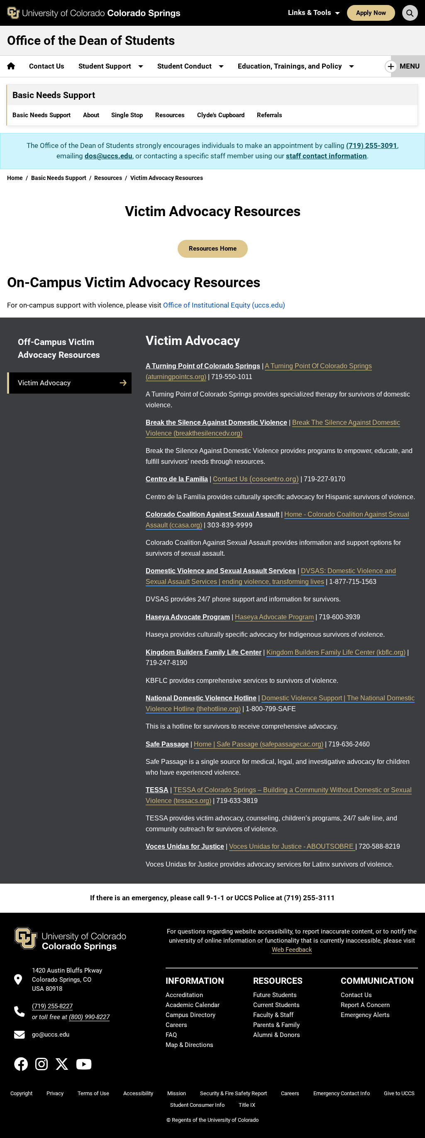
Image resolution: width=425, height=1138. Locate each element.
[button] (69, 383)
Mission (176, 1093)
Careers (176, 1025)
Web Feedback (292, 949)
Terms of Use (93, 1093)
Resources (170, 115)
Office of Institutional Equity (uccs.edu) (224, 305)
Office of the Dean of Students (91, 40)
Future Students (275, 995)
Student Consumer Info (197, 1105)
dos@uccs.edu (108, 156)
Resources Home (213, 248)
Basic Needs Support (41, 115)
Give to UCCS (399, 1093)
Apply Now (371, 13)
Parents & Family (276, 1025)
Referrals (269, 115)
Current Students (276, 1005)
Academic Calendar (193, 1005)
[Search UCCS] (410, 13)
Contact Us (46, 66)
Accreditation (184, 995)
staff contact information (326, 156)
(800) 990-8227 (89, 1017)
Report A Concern (365, 1005)
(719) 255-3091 (371, 145)
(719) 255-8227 (52, 1006)
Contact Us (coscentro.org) (256, 479)
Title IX (247, 1105)
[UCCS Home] (93, 13)
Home (15, 178)
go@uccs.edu (50, 1034)
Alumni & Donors (276, 1035)
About (91, 115)
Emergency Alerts (365, 1015)
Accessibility (138, 1093)
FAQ (171, 1035)
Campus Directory (190, 1015)
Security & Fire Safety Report (233, 1093)
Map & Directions (189, 1045)
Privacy (55, 1093)
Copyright (21, 1093)
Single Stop (127, 115)
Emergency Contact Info (341, 1093)
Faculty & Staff (273, 1015)
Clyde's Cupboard (220, 115)
